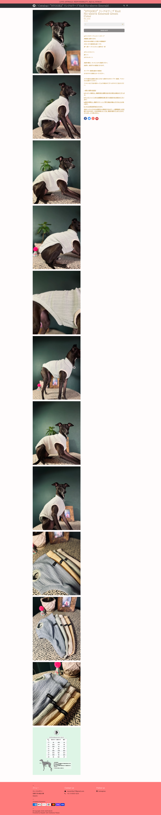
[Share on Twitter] (89, 118)
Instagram (102, 791)
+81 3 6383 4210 (73, 793)
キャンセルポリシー (38, 791)
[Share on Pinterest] (96, 118)
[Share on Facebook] (85, 118)
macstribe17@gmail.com (75, 791)
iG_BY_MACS (48, 811)
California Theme (54, 812)
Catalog (43, 5)
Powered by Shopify (39, 812)
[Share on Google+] (93, 118)
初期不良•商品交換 (38, 793)
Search (35, 796)
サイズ (85, 21)
